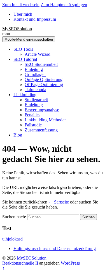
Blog (17, 135)
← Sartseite (58, 202)
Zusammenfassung (41, 130)
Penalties (32, 114)
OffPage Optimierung (44, 84)
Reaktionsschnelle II (20, 263)
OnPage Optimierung (43, 79)
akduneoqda (35, 89)
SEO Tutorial (25, 59)
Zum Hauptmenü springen (64, 4)
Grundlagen (35, 74)
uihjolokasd (12, 239)
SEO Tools (23, 49)
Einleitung (34, 69)
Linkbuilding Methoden (46, 119)
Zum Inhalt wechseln (20, 4)
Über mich (22, 14)
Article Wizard (37, 54)
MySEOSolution (17, 28)
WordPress (70, 263)
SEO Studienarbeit (41, 64)
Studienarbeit (36, 99)
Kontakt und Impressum (34, 19)
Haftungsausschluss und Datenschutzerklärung (54, 248)
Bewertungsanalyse (42, 109)
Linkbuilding (24, 94)
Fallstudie (33, 124)
